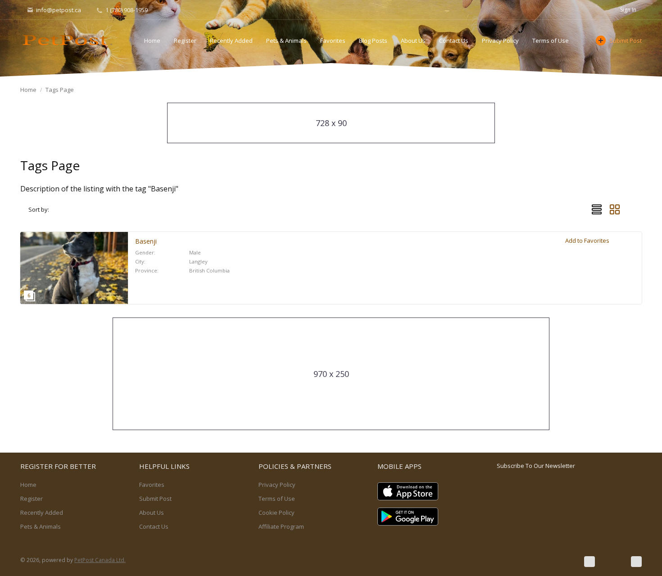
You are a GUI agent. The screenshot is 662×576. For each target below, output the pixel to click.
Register (185, 40)
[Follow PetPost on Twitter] (613, 561)
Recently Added (231, 40)
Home (152, 40)
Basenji (146, 241)
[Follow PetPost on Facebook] (589, 561)
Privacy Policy (500, 40)
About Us (413, 40)
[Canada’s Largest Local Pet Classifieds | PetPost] (67, 40)
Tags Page (59, 90)
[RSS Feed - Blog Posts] (636, 561)
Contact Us (453, 40)
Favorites (332, 40)
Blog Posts (373, 40)
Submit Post (625, 40)
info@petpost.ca (58, 10)
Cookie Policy (276, 512)
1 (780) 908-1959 (126, 10)
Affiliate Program (281, 526)
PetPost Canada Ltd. (100, 560)
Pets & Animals (286, 40)
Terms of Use (550, 40)
